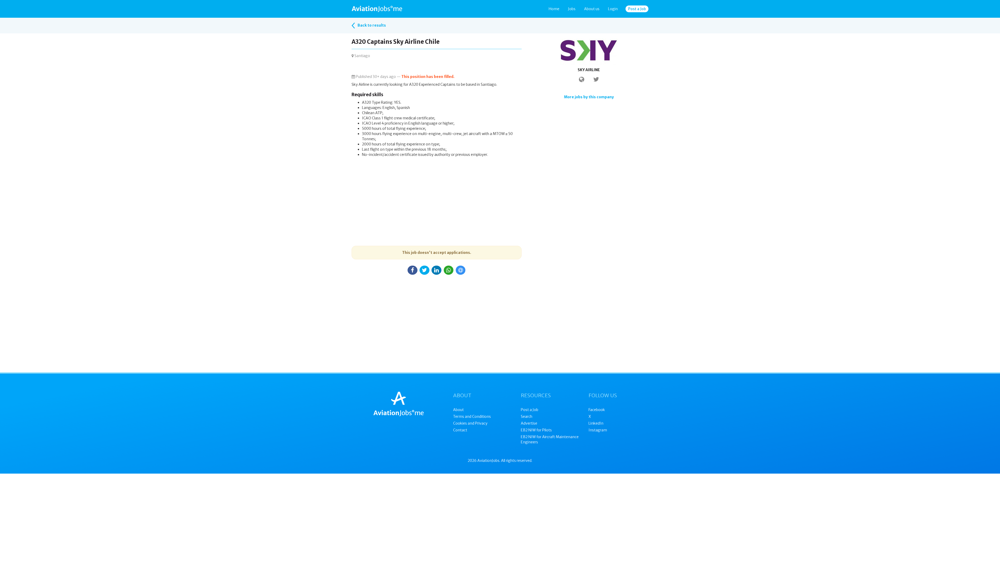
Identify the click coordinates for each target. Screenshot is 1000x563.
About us (591, 9)
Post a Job (637, 9)
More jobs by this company (589, 97)
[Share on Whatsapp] (449, 270)
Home (554, 9)
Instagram (598, 430)
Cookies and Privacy (470, 423)
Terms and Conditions (472, 416)
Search (526, 416)
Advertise (529, 423)
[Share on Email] (461, 270)
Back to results (371, 25)
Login (613, 9)
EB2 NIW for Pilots (536, 430)
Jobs (572, 9)
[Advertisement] (437, 196)
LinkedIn (596, 423)
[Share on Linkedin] (436, 270)
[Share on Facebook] (412, 270)
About (458, 409)
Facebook (597, 409)
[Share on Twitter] (424, 270)
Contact (460, 430)
